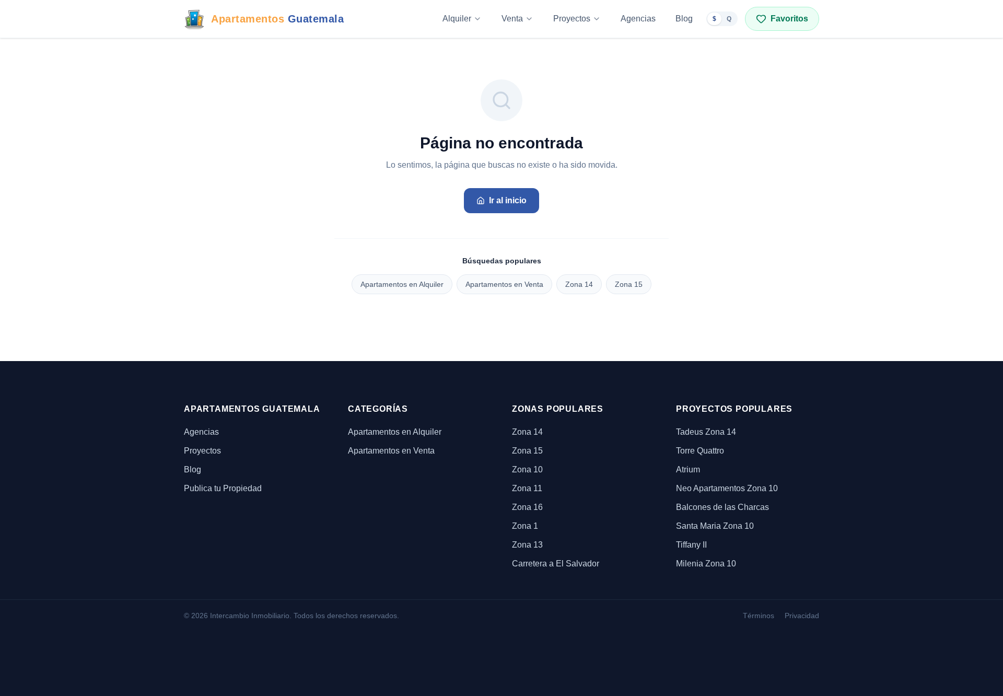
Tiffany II (691, 544)
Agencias (638, 18)
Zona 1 (525, 525)
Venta (512, 18)
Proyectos (571, 18)
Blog (684, 18)
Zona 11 (527, 488)
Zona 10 (527, 469)
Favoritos (789, 18)
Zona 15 (629, 284)
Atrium (688, 469)
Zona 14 (579, 284)
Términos (758, 615)
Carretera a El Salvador (555, 563)
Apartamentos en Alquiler (402, 284)
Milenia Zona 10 (706, 563)
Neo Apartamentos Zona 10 (727, 488)
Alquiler (456, 18)
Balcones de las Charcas (722, 507)
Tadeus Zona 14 (706, 431)
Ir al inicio (508, 200)
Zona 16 (527, 507)
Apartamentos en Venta (504, 284)
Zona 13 (527, 544)
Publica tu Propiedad (223, 488)
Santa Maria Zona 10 (715, 525)
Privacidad (802, 615)
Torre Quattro (700, 450)
